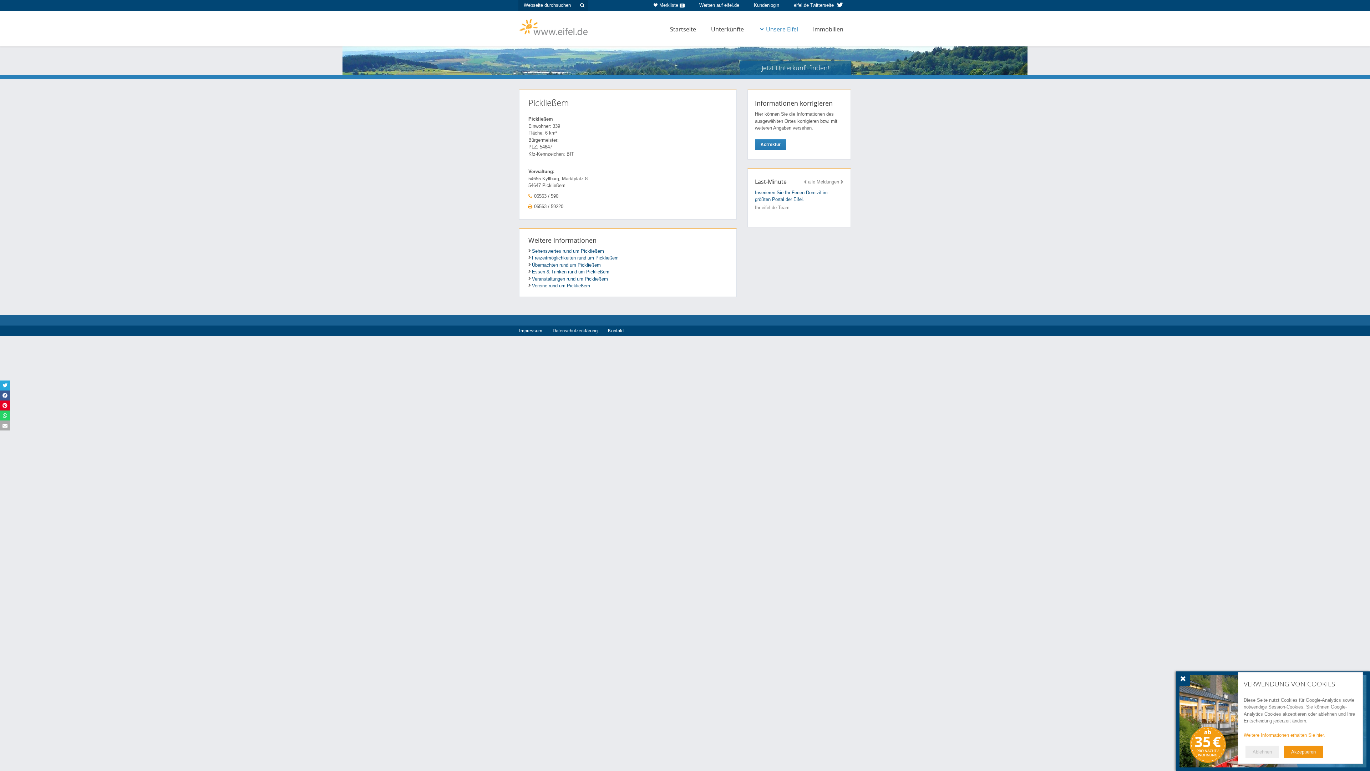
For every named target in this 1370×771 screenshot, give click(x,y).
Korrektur (771, 144)
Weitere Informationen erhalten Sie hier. (1284, 735)
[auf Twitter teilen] (5, 385)
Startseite (683, 29)
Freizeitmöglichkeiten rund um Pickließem (575, 258)
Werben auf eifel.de (719, 5)
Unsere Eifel (782, 29)
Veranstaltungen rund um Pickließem (570, 279)
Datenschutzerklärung (575, 330)
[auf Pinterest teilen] (5, 405)
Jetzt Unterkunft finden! (795, 68)
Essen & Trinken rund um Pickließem (570, 271)
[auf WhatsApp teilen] (5, 415)
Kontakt (616, 330)
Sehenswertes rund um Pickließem (568, 251)
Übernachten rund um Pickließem (566, 265)
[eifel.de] (554, 26)
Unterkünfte (727, 29)
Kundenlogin (766, 5)
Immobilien (828, 29)
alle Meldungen (823, 182)
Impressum (530, 330)
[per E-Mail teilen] (5, 425)
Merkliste (671, 5)
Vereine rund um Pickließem (561, 285)
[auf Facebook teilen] (5, 395)
